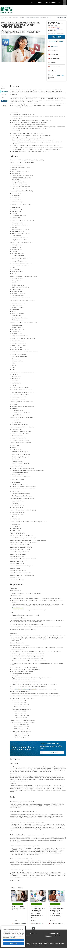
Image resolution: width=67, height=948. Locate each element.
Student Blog (56, 935)
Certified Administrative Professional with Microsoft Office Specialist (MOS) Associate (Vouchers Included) (38, 913)
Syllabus (3, 88)
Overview (3, 85)
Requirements (4, 91)
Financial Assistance (49, 936)
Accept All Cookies (13, 940)
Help (46, 938)
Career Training (28, 935)
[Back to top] (33, 933)
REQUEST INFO (60, 75)
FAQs (2, 97)
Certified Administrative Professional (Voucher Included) (19, 908)
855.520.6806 (4, 107)
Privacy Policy (43, 944)
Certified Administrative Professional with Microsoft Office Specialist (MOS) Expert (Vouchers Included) (57, 912)
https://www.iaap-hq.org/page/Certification (26, 689)
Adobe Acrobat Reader (17, 608)
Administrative (16, 17)
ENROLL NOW (56, 37)
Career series (54, 46)
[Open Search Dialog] (64, 2)
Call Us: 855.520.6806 (60, 17)
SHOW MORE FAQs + (15, 880)
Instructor (3, 94)
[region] (13, 936)
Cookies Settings (13, 943)
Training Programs (7, 17)
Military (46, 935)
